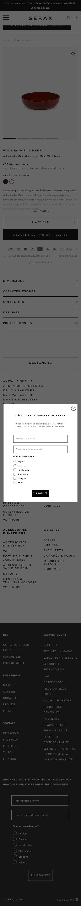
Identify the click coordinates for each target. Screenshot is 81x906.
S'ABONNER (40, 493)
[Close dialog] (73, 408)
